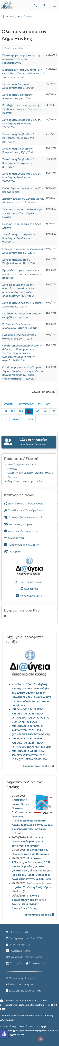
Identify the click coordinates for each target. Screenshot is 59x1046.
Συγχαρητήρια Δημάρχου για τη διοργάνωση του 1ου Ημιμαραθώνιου (21, 59)
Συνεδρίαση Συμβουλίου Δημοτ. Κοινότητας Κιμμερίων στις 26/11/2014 (21, 138)
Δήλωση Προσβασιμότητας (25, 990)
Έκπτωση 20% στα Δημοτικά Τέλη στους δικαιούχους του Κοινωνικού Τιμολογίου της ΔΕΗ (23, 73)
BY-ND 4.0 (18, 1035)
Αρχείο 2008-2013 (30, 595)
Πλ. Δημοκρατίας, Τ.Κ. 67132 (25, 938)
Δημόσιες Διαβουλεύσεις (22, 531)
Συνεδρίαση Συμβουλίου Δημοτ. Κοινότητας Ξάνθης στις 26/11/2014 (21, 124)
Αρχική (10, 16)
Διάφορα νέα (15, 538)
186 (45, 411)
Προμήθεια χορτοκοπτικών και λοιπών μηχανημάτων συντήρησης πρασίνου (22, 274)
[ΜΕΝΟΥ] (54, 5)
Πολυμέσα (14, 551)
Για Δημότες (17, 963)
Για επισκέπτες (37, 963)
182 (13, 411)
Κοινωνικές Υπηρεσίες (21, 524)
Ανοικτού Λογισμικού (35, 1031)
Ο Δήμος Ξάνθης (19, 932)
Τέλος (29, 419)
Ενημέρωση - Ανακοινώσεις (25, 957)
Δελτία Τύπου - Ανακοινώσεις (25, 503)
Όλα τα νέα (30, 589)
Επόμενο (17, 419)
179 (40, 403)
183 (21, 411)
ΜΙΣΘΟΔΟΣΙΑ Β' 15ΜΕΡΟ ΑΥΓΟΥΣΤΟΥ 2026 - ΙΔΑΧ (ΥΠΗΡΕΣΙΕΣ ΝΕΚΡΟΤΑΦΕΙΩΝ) (31, 730)
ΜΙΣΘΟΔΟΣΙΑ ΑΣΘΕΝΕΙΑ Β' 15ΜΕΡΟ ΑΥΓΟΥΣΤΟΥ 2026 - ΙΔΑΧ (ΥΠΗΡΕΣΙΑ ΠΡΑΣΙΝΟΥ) (30, 755)
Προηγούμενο (25, 403)
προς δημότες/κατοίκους (33, 441)
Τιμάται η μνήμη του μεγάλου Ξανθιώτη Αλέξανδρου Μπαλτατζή (31, 887)
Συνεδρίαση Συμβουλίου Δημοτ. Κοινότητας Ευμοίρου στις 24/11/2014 (21, 163)
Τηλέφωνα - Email (20, 951)
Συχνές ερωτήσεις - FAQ (22, 464)
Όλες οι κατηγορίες (31, 582)
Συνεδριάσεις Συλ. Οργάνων (25, 510)
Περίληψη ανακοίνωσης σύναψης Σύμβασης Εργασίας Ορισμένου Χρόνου (22, 109)
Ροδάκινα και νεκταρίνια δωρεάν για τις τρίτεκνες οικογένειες (28, 841)
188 (5, 419)
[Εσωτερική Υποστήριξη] (4, 5)
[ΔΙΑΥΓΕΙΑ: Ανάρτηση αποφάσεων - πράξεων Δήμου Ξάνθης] (29, 566)
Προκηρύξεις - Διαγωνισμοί (25, 517)
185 (37, 411)
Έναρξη (8, 403)
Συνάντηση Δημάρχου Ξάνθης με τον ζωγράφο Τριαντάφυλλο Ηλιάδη (22, 213)
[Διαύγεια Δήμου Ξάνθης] (29, 664)
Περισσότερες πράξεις (37, 766)
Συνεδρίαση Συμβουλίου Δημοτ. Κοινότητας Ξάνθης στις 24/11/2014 (21, 177)
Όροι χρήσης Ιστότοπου (23, 978)
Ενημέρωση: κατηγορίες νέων (25, 481)
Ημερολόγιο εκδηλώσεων (23, 544)
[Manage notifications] (40, 1038)
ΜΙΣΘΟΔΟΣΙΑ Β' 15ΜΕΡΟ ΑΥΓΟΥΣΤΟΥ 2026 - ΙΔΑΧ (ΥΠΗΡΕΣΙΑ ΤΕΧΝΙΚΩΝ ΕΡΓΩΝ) (31, 742)
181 (5, 411)
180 (48, 403)
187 (53, 411)
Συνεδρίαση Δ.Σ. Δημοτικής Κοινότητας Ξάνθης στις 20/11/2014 (19, 238)
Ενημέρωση (24, 16)
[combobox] (45, 5)
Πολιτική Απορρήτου (20, 984)
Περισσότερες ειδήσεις (37, 914)
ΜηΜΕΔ (12, 469)
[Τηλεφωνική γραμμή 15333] (35, 5)
